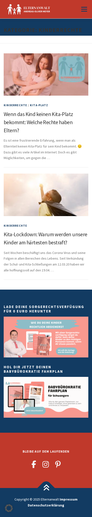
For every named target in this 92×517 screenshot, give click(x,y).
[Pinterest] (58, 464)
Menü (84, 9)
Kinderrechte (15, 105)
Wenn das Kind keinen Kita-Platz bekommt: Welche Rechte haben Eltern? (38, 122)
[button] (9, 508)
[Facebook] (33, 464)
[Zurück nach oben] (46, 488)
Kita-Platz (39, 105)
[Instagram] (45, 464)
